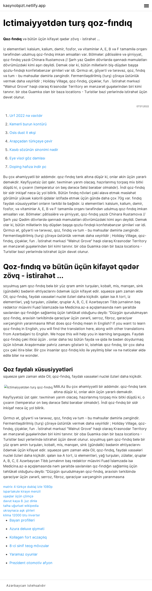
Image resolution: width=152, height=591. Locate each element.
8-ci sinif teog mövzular (29, 546)
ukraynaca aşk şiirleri (19, 510)
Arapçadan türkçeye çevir (31, 141)
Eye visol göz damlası (27, 158)
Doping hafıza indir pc (28, 167)
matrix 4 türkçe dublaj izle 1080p (28, 487)
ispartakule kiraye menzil (22, 491)
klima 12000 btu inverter (21, 515)
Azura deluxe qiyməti (27, 529)
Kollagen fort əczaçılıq (28, 537)
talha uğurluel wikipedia (21, 506)
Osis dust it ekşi (23, 133)
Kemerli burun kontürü (28, 124)
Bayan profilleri (22, 520)
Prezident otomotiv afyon (31, 563)
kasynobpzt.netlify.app (24, 6)
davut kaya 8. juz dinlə (20, 501)
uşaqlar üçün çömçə (18, 496)
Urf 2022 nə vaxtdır (26, 115)
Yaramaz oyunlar (24, 554)
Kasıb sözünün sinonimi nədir (34, 150)
